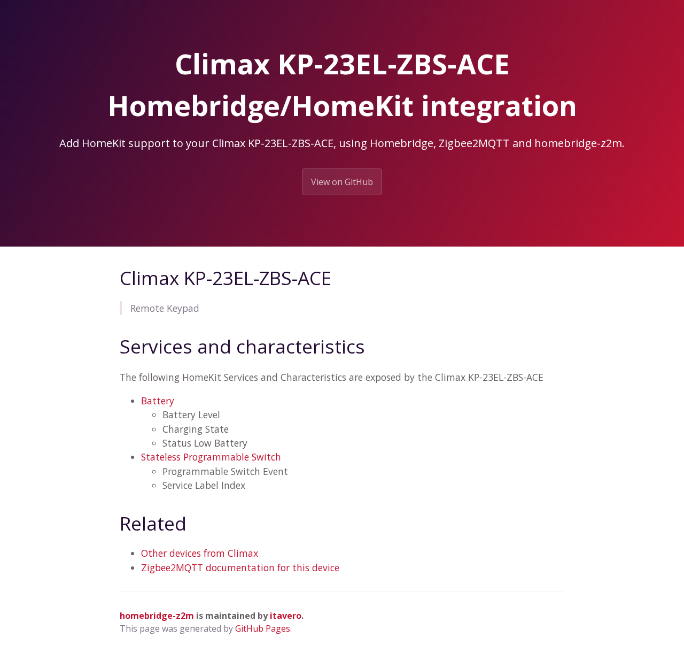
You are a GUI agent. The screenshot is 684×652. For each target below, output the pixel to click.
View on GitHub (342, 182)
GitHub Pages (262, 628)
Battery (157, 400)
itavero (285, 616)
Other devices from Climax (199, 553)
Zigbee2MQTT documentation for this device (240, 567)
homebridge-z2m (157, 616)
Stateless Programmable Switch (211, 456)
